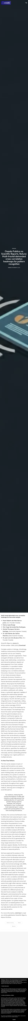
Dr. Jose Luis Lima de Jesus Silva (12, 638)
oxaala (9, 267)
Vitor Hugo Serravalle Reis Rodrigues (14, 627)
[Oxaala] (6, 3)
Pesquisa (14, 248)
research (13, 926)
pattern (19, 922)
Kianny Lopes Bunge (9, 625)
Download (22, 645)
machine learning (10, 922)
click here (18, 913)
